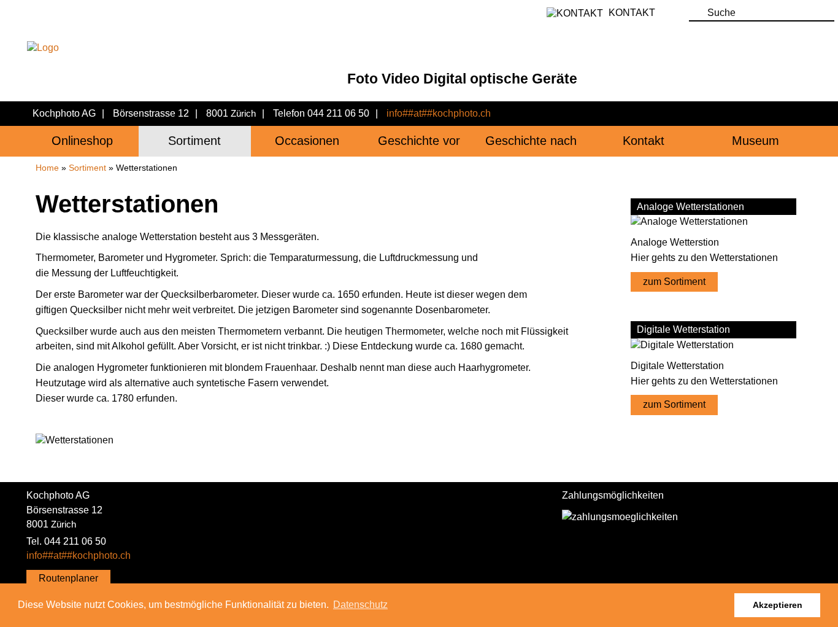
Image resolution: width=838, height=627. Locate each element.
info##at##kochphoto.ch (438, 113)
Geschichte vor (419, 140)
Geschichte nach (531, 140)
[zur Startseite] (307, 47)
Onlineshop (82, 140)
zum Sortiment (674, 281)
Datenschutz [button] (360, 604)
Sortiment (194, 140)
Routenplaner (68, 578)
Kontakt (643, 140)
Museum (755, 140)
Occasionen (307, 140)
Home (47, 168)
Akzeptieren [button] (777, 605)
